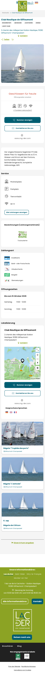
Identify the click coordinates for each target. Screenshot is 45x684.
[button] (37, 3)
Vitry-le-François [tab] (34, 574)
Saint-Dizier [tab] (20, 574)
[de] (37, 3)
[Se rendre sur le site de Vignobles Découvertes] (18, 656)
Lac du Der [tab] (8, 574)
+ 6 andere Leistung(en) (22, 110)
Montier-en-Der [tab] (21, 578)
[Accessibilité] (17, 2)
